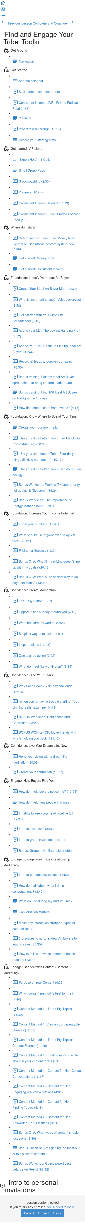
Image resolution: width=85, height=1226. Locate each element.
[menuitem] (2, 10)
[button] (2, 4)
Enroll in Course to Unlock (42, 1213)
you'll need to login (60, 1207)
